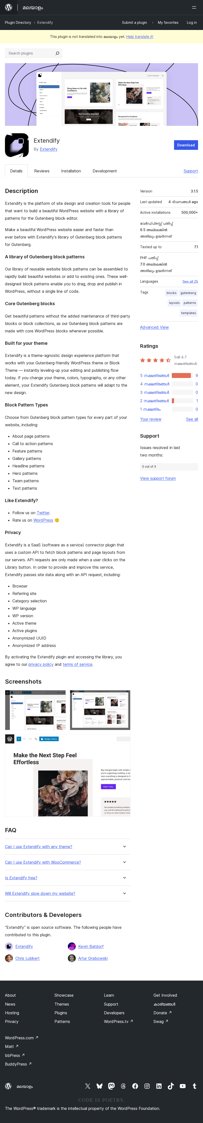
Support (191, 170)
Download (186, 145)
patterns (190, 303)
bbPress (15, 1055)
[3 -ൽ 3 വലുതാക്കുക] (123, 740)
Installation (71, 170)
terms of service (77, 664)
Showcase (64, 995)
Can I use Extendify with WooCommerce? (43, 862)
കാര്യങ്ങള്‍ (164, 1004)
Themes (61, 1004)
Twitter (43, 512)
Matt (12, 1046)
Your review (150, 419)
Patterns (62, 1021)
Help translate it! (139, 36)
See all (192, 419)
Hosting (12, 1012)
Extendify (48, 149)
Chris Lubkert (27, 958)
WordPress (43, 520)
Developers (114, 1012)
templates (188, 313)
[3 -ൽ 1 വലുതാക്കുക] (59, 696)
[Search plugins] (57, 53)
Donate (162, 1012)
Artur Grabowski (93, 958)
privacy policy (40, 664)
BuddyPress (18, 1064)
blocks (172, 293)
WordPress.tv (118, 1021)
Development (105, 170)
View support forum (158, 478)
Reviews (42, 170)
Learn (109, 995)
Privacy (12, 1021)
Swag (161, 1021)
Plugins (60, 1012)
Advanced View (154, 327)
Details (16, 170)
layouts (174, 303)
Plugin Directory (18, 22)
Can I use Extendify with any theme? (38, 846)
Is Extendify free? (21, 878)
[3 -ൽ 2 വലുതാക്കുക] (123, 696)
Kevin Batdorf (91, 946)
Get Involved (165, 995)
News (10, 1004)
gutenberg (188, 293)
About (10, 995)
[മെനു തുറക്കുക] (195, 7)
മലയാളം (25, 1086)
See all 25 (190, 281)
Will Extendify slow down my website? (40, 893)
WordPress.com (22, 1037)
